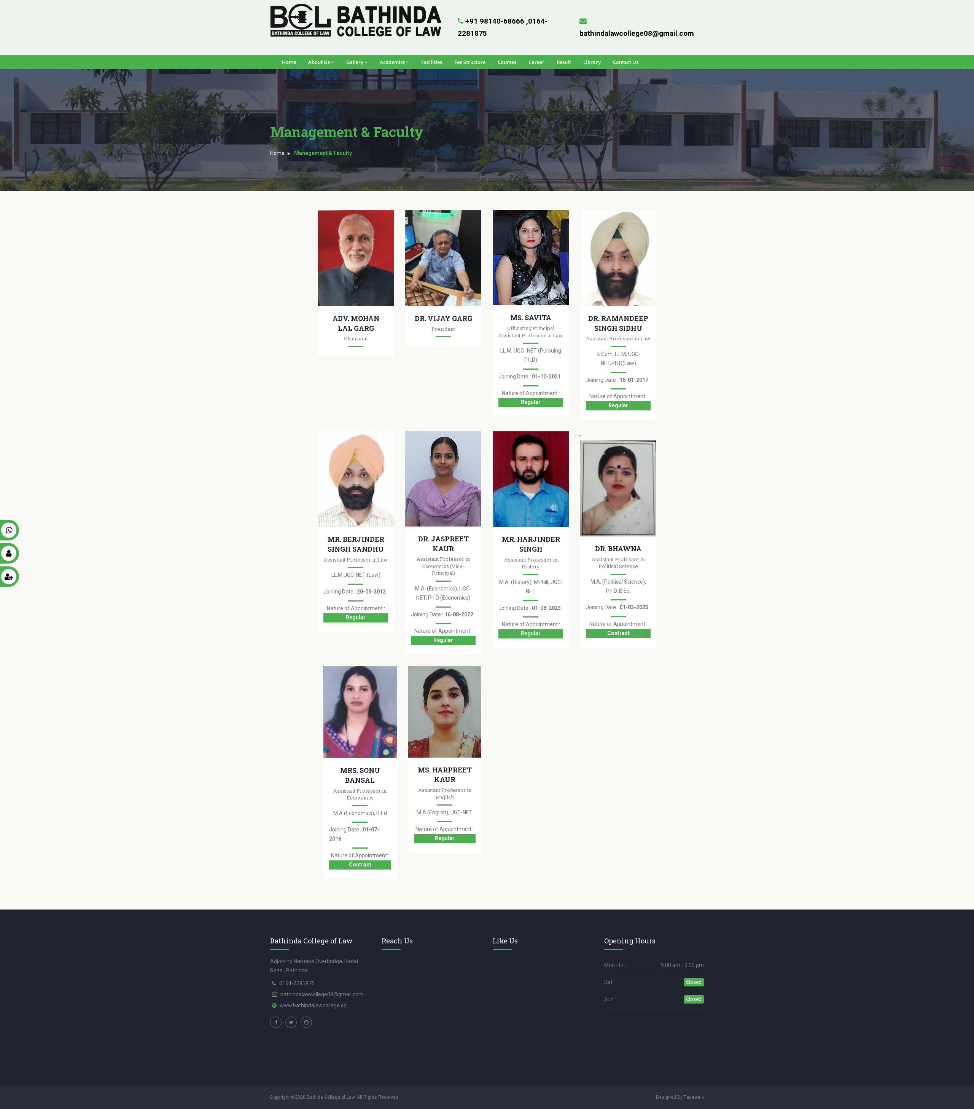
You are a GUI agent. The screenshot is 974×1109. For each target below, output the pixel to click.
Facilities (431, 62)
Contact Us (625, 62)
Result (564, 62)
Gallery (354, 62)
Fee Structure (469, 62)
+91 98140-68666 (495, 21)
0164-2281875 (297, 983)
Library (592, 62)
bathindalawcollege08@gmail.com (321, 994)
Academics (392, 62)
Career (536, 62)
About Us (319, 62)
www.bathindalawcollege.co (313, 1005)
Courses (507, 62)
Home (289, 62)
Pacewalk (694, 1097)
